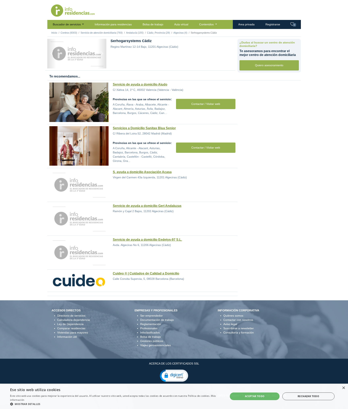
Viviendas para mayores (72, 332)
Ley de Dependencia (70, 324)
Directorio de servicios (71, 315)
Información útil (67, 336)
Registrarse (272, 24)
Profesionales (148, 328)
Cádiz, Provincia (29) (158, 32)
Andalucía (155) (135, 32)
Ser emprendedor (151, 315)
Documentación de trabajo (157, 319)
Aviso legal (230, 324)
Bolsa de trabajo (153, 24)
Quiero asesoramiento (269, 65)
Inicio (54, 32)
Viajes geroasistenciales (155, 345)
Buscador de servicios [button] (67, 24)
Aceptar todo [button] (255, 396)
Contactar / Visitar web (205, 103)
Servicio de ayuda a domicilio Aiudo (140, 84)
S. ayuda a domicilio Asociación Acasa (142, 172)
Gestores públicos (151, 341)
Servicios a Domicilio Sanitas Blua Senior (144, 128)
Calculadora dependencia (73, 319)
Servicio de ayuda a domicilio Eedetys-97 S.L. (147, 239)
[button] (174, 375)
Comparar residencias (71, 328)
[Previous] (51, 53)
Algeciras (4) (180, 32)
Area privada (246, 24)
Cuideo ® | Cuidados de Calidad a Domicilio (146, 273)
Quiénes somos (233, 315)
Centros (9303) (69, 32)
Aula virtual (181, 24)
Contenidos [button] (206, 24)
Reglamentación (150, 324)
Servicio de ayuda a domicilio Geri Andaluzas (147, 206)
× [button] (343, 387)
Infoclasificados (150, 332)
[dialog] (174, 396)
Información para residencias (113, 24)
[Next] (101, 53)
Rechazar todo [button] (308, 396)
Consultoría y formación (238, 332)
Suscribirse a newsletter (238, 328)
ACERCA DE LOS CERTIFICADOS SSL (174, 363)
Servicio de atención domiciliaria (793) (102, 32)
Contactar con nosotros (238, 319)
